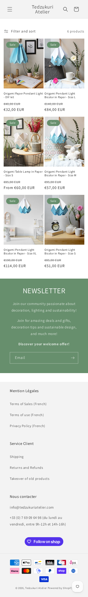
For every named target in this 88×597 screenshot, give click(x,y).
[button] (9, 9)
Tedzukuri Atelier (36, 588)
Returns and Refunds (26, 467)
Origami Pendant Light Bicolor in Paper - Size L (60, 95)
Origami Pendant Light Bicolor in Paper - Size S (60, 251)
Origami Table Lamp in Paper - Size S (23, 173)
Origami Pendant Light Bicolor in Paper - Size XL (20, 251)
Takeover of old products (29, 478)
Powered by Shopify (60, 588)
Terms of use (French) (27, 415)
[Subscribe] (72, 358)
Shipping (17, 456)
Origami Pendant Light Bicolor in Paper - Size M (60, 173)
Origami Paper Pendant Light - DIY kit (23, 95)
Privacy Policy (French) (27, 426)
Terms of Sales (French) (28, 404)
